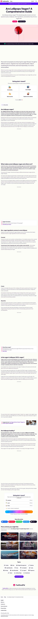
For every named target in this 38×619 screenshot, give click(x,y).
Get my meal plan (19, 511)
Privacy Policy (3, 608)
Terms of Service (4, 606)
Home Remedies (15, 570)
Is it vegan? (15, 21)
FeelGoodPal (5, 588)
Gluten (11, 572)
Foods (31, 567)
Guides (7, 565)
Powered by (19, 99)
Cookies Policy (3, 610)
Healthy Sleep (18, 572)
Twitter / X (27, 521)
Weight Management (22, 565)
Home (2, 596)
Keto (17, 567)
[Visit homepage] (19, 585)
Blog (11, 1)
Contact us (3, 604)
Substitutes (27, 572)
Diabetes (32, 565)
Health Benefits (9, 567)
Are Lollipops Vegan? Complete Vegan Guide (22, 1)
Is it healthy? (24, 567)
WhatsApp (20, 521)
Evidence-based (22, 21)
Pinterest (12, 521)
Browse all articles (19, 576)
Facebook (5, 521)
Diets (13, 565)
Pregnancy (32, 570)
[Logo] (4, 1)
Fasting (6, 570)
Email (33, 521)
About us (2, 602)
